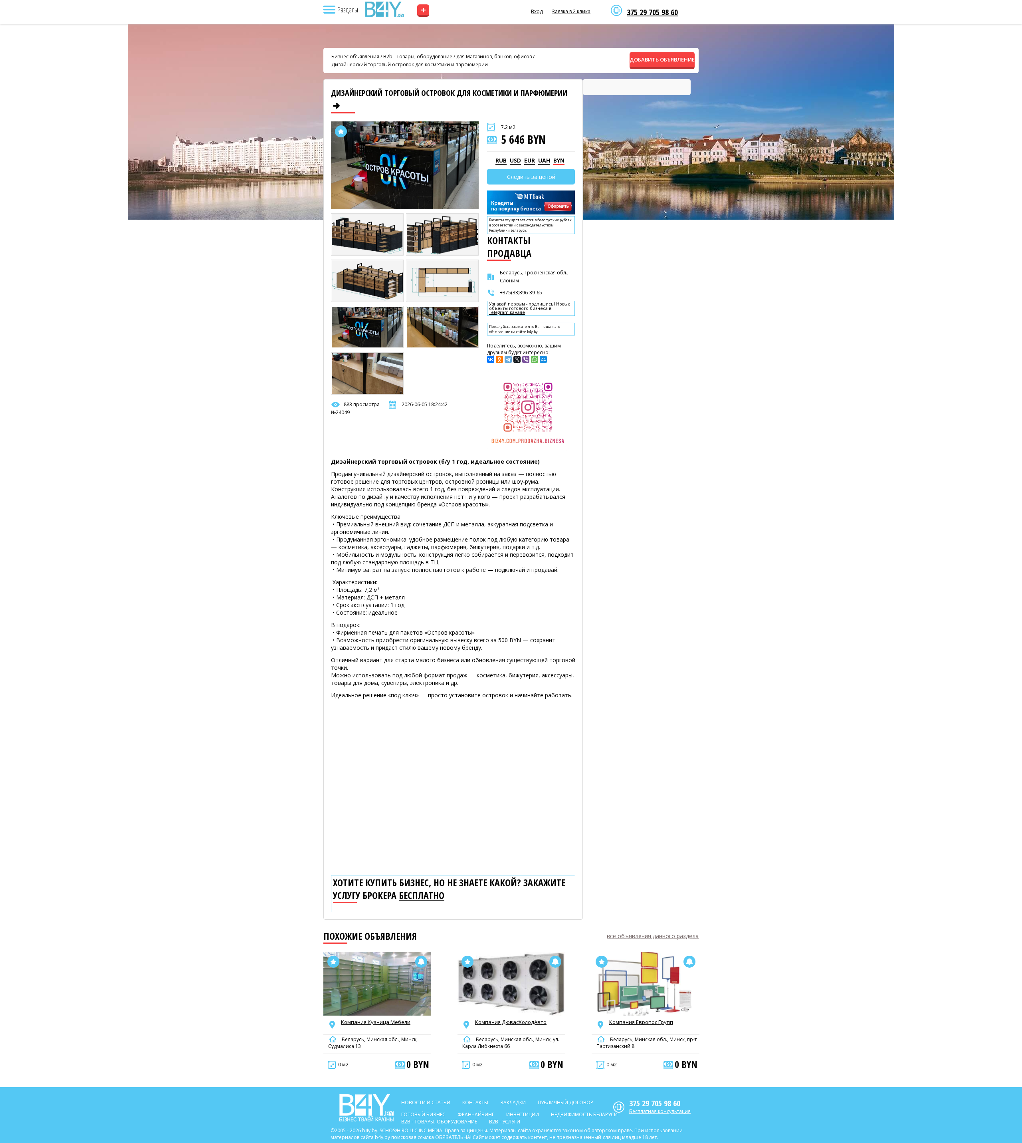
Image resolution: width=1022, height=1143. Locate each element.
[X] (517, 359)
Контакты (475, 1102)
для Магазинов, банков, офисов (494, 56)
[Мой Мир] (543, 359)
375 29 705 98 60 (652, 12)
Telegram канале (507, 312)
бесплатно (421, 895)
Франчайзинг (476, 1114)
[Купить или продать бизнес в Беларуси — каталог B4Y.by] (384, 10)
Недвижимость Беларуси (584, 1114)
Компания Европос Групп (641, 1022)
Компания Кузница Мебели (375, 1022)
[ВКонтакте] (490, 359)
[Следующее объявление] (336, 105)
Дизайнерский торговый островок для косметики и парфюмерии (409, 64)
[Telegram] (508, 359)
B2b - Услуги (504, 1121)
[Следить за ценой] (421, 962)
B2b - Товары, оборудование (417, 56)
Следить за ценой (531, 177)
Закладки (513, 1102)
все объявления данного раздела (653, 936)
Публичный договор (565, 1102)
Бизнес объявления (355, 56)
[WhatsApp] (534, 359)
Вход (537, 11)
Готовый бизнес (423, 1114)
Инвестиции (522, 1114)
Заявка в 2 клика (571, 11)
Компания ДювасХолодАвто (511, 1022)
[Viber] (525, 359)
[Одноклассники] (499, 359)
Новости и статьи (425, 1102)
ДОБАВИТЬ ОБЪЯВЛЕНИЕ (662, 59)
